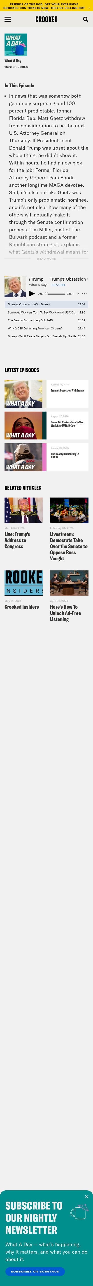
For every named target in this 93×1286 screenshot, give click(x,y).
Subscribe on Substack (35, 1271)
